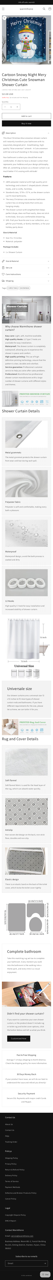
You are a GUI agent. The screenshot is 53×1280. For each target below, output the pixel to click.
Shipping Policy (11, 1158)
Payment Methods (12, 1187)
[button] (3, 9)
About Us (9, 1124)
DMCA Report (10, 1221)
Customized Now (18, 1038)
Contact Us (9, 1130)
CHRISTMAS (13, 288)
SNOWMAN (24, 288)
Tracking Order (11, 1142)
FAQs (7, 1136)
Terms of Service (12, 1181)
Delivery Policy (11, 1175)
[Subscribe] (45, 1263)
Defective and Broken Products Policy (20, 1193)
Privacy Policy (10, 1164)
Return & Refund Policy (14, 1169)
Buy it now (26, 123)
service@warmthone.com (22, 1236)
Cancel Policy (10, 1199)
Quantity (5, 102)
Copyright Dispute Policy (15, 1215)
